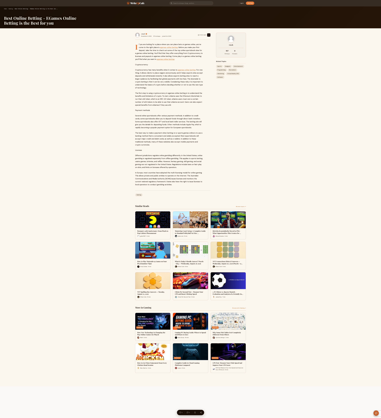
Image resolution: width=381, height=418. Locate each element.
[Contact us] (376, 413)
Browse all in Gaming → (239, 308)
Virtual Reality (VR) (233, 73)
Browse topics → (241, 206)
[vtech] (137, 35)
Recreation (232, 70)
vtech (143, 34)
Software (220, 77)
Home (5, 9)
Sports (219, 66)
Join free (250, 3)
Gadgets (227, 66)
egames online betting (169, 47)
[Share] (200, 412)
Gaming (11, 9)
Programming (221, 70)
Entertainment (238, 66)
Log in (242, 3)
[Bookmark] (194, 412)
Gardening (220, 73)
